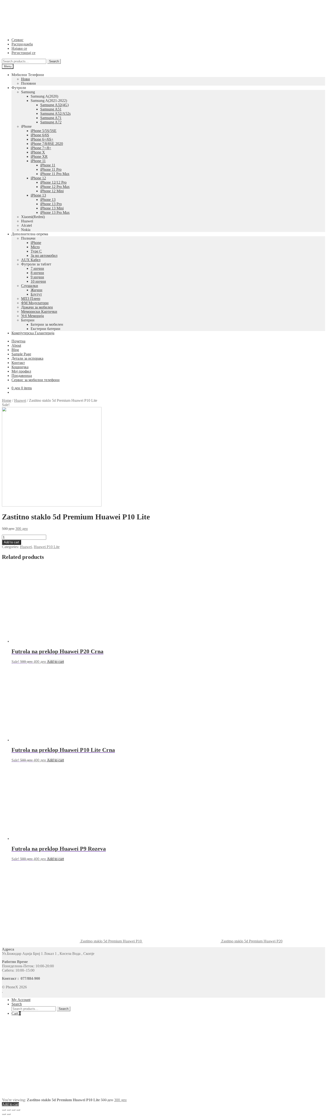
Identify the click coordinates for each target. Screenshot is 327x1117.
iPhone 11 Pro (51, 169)
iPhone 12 (38, 178)
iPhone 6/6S (40, 135)
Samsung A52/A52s (55, 113)
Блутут (36, 294)
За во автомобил (44, 255)
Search (54, 61)
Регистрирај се (23, 53)
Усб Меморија (32, 316)
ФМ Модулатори (35, 303)
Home (6, 400)
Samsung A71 (51, 118)
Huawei (20, 400)
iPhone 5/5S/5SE (43, 131)
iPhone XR (39, 156)
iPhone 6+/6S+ (42, 139)
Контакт (18, 363)
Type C (36, 251)
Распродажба (22, 44)
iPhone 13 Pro (51, 204)
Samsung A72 (51, 122)
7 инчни (37, 268)
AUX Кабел (30, 260)
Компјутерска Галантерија (32, 333)
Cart (16, 1013)
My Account (20, 1000)
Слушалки (29, 286)
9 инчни (37, 277)
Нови (25, 79)
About (16, 345)
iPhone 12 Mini (52, 191)
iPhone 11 (38, 161)
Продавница (21, 376)
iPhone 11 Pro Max (54, 174)
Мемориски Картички (39, 311)
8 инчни (37, 273)
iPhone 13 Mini (52, 208)
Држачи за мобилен (37, 307)
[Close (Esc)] (4, 1110)
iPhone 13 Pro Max (55, 212)
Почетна (18, 341)
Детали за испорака (27, 358)
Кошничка (19, 367)
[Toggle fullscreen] (13, 1110)
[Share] (9, 1110)
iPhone (36, 243)
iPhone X (38, 152)
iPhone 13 (38, 195)
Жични (36, 290)
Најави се (19, 48)
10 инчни (38, 281)
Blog (15, 350)
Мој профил (21, 371)
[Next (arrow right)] (9, 1114)
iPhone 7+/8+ (41, 148)
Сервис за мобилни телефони (35, 380)
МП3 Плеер (30, 299)
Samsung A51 (51, 109)
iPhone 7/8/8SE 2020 (47, 144)
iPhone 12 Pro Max (55, 187)
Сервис (17, 40)
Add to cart (11, 542)
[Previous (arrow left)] (4, 1114)
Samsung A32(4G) (54, 105)
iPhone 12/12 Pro (53, 182)
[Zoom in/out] (18, 1110)
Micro (35, 247)
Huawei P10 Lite (47, 547)
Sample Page (21, 354)
